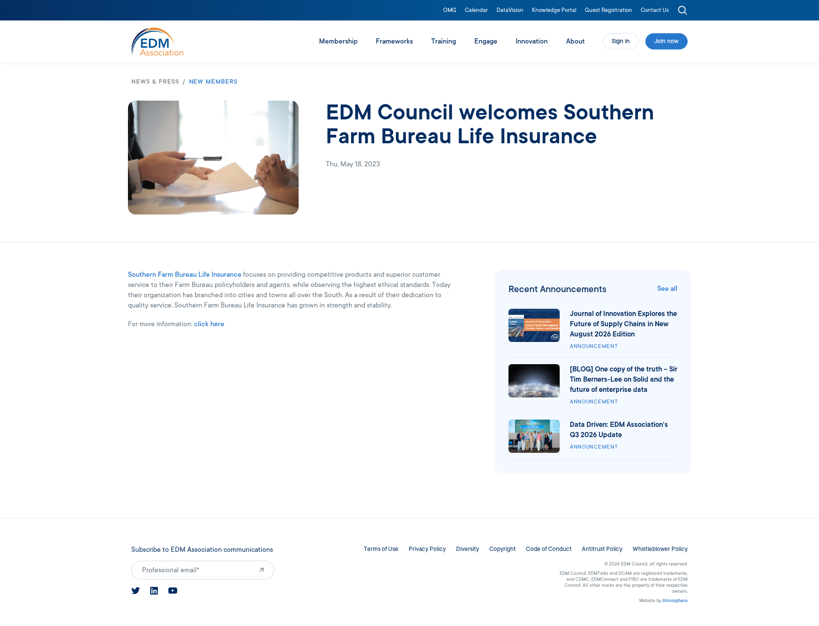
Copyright (502, 549)
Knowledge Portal (554, 10)
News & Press (155, 82)
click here (209, 324)
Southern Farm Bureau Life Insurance (184, 274)
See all (667, 288)
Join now (666, 41)
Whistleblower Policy (660, 549)
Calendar (476, 10)
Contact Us (655, 10)
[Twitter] (135, 590)
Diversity (467, 549)
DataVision (510, 10)
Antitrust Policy (602, 549)
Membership (338, 41)
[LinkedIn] (154, 590)
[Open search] (682, 10)
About (575, 41)
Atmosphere (675, 600)
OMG (449, 10)
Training (443, 41)
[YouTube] (172, 590)
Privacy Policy (427, 549)
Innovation (532, 41)
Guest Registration (608, 10)
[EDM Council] (157, 41)
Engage (485, 41)
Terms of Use (381, 549)
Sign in (621, 41)
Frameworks (394, 41)
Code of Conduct (549, 549)
